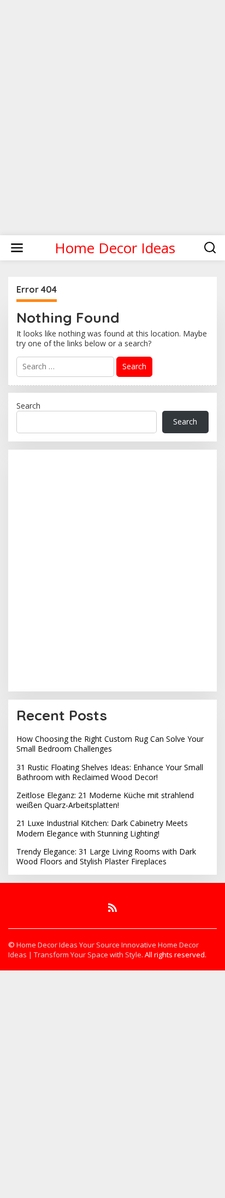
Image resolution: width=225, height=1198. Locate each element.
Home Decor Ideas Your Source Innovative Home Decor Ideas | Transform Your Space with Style (103, 949)
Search (28, 405)
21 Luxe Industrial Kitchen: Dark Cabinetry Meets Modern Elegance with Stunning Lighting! (102, 828)
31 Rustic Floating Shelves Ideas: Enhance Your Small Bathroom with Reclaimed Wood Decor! (109, 772)
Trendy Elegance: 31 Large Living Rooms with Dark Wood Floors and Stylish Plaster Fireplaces (106, 856)
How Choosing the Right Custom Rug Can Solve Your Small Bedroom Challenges (110, 744)
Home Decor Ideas (115, 248)
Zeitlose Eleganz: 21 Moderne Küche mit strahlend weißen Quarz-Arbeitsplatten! (105, 800)
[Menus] (17, 247)
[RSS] (112, 907)
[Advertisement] (112, 112)
